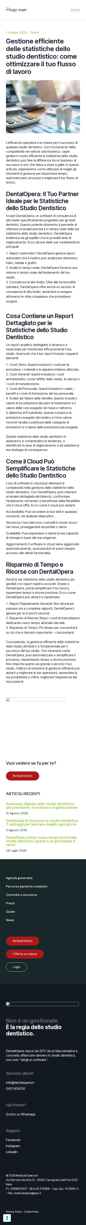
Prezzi (10, 903)
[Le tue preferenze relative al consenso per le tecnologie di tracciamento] (7, 1218)
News (35, 32)
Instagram (13, 1146)
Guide (10, 912)
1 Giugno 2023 (16, 32)
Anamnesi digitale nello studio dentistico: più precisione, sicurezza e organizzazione (41, 806)
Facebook (13, 1140)
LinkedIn (12, 1152)
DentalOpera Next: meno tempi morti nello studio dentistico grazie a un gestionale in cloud (41, 841)
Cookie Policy (31, 1211)
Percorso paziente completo (26, 886)
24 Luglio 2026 (16, 851)
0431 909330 (15, 1089)
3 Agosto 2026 (16, 830)
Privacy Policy (14, 1211)
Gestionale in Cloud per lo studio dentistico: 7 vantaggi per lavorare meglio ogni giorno (42, 822)
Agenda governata (19, 878)
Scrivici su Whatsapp (20, 1114)
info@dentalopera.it (20, 1083)
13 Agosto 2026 (17, 813)
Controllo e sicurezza (21, 895)
